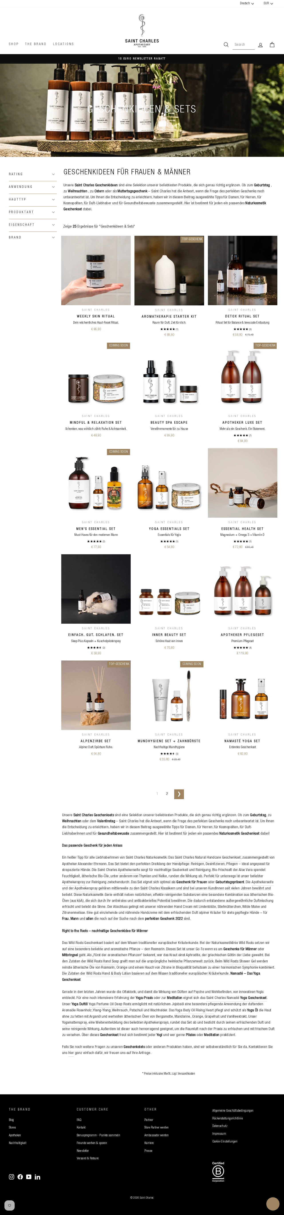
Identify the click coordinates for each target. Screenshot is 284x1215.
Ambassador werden (156, 1135)
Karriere (149, 1143)
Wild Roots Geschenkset (86, 943)
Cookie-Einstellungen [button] (225, 1141)
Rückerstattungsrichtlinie (227, 1118)
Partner (148, 1120)
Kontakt (81, 1127)
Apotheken (15, 1135)
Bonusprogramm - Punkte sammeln (98, 1135)
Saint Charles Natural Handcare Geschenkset (208, 858)
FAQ (79, 1120)
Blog (11, 1120)
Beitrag (189, 197)
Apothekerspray (73, 882)
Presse (148, 1151)
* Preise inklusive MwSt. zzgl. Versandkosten (168, 1073)
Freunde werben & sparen (92, 1143)
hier (71, 1053)
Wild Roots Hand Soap (103, 961)
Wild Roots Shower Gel (239, 961)
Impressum (219, 1134)
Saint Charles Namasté (236, 998)
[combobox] (244, 45)
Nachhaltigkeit (17, 1143)
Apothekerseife (129, 870)
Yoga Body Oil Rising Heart (194, 1010)
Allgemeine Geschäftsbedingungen (233, 1111)
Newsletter (83, 1151)
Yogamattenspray (74, 1023)
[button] (33, 174)
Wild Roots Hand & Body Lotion (108, 974)
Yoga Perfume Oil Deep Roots (110, 1004)
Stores (12, 1127)
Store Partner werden (156, 1127)
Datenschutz (220, 1126)
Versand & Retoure (88, 1158)
